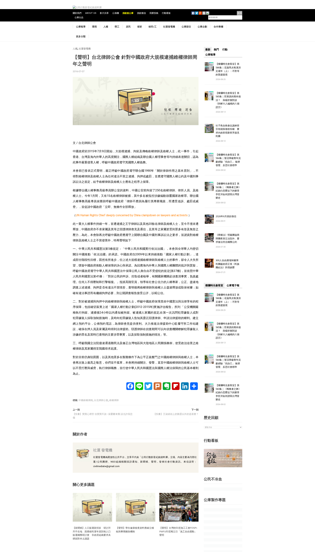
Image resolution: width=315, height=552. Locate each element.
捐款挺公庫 (127, 13)
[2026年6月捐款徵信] (209, 219)
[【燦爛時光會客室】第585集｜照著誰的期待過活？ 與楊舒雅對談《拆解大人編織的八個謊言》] (209, 95)
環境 (94, 26)
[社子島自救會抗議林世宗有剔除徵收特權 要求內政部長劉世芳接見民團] (209, 128)
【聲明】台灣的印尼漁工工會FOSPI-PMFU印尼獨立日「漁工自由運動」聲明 (178, 531)
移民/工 (153, 26)
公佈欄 (115, 13)
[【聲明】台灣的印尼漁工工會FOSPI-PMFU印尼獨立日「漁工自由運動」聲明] (179, 507)
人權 (105, 26)
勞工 (117, 26)
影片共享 (104, 13)
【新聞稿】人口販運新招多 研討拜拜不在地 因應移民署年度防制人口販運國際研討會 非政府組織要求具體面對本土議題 (92, 533)
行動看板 (166, 13)
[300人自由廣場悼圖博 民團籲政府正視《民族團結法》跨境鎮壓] (209, 263)
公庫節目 (186, 26)
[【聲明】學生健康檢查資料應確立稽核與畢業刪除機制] (135, 507)
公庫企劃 (202, 26)
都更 (139, 26)
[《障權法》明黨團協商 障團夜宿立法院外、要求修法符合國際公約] (209, 237)
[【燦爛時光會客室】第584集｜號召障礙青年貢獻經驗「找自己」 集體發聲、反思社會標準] (209, 157)
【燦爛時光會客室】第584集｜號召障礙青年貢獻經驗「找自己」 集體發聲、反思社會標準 (228, 160)
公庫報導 (80, 26)
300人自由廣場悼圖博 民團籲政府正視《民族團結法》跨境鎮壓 (228, 264)
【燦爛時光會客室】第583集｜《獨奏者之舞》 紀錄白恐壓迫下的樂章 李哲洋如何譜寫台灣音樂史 (228, 190)
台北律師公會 (101, 400)
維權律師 (114, 400)
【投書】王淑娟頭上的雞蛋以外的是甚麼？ (176, 414)
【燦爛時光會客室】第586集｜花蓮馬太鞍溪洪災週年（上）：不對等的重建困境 (228, 69)
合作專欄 (218, 26)
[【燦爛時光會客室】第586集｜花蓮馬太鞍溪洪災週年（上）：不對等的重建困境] (209, 66)
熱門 (216, 49)
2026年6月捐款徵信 (226, 216)
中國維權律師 (86, 400)
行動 (225, 49)
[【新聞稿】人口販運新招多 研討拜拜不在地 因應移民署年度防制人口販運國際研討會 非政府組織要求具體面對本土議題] (92, 507)
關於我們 (77, 13)
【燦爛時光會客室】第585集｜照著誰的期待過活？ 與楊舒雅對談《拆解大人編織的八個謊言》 (228, 100)
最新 (207, 49)
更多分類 (80, 36)
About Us (90, 13)
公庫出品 (79, 17)
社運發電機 (169, 26)
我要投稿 (153, 13)
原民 (128, 26)
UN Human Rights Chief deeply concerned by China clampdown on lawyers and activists (132, 215)
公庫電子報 (233, 285)
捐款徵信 (141, 13)
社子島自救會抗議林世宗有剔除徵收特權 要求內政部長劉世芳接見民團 (227, 131)
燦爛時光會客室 (214, 285)
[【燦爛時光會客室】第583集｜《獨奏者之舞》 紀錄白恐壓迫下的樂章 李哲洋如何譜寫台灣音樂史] (209, 186)
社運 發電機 (102, 450)
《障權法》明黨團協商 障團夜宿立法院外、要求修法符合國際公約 (229, 238)
